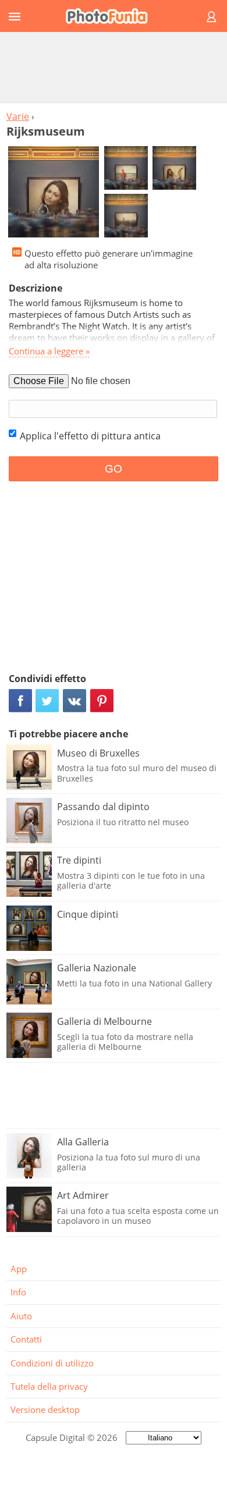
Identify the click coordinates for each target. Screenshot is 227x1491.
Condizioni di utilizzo (52, 1363)
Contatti (26, 1339)
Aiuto (21, 1316)
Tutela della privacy (49, 1386)
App (18, 1269)
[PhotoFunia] (111, 16)
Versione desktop (45, 1409)
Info (18, 1292)
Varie (17, 116)
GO (113, 469)
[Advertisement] (113, 67)
